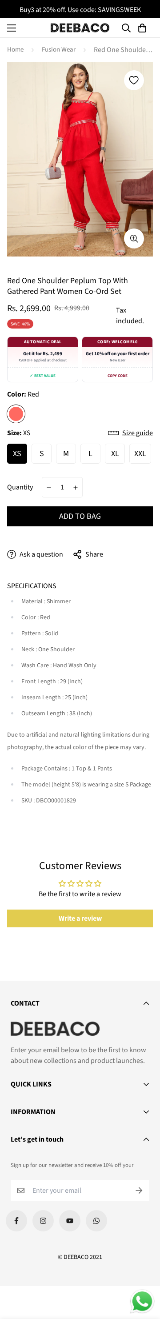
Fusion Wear (59, 49)
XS (17, 453)
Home (15, 49)
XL (115, 453)
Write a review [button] (80, 918)
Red (16, 414)
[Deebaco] (80, 27)
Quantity (20, 487)
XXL (140, 453)
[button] (143, 28)
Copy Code (118, 376)
